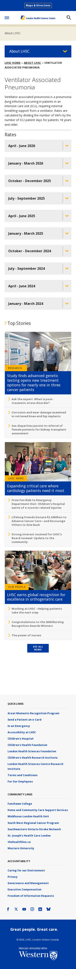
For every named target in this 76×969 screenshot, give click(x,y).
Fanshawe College (20, 803)
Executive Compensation (24, 889)
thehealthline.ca (19, 842)
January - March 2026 (25, 163)
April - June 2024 (21, 286)
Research (15, 368)
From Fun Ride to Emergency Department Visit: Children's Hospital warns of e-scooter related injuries (38, 504)
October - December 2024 (29, 251)
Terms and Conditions (23, 775)
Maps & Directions (38, 5)
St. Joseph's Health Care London (29, 835)
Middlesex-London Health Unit (28, 816)
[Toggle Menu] (7, 16)
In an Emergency (19, 726)
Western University (21, 848)
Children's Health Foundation (27, 745)
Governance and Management (28, 883)
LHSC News (16, 478)
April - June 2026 (21, 145)
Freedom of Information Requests (31, 896)
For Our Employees (20, 781)
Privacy (13, 877)
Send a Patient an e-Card (24, 719)
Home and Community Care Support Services (38, 810)
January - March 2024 (25, 303)
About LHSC (13, 33)
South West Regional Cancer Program (33, 823)
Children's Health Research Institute (33, 757)
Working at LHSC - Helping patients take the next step (37, 610)
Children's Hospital (20, 738)
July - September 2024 (26, 268)
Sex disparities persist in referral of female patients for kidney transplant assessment (39, 429)
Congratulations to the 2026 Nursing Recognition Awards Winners (38, 624)
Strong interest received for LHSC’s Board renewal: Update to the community (37, 538)
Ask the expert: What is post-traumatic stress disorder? (32, 401)
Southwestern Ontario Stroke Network (34, 829)
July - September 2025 (26, 198)
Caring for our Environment (26, 870)
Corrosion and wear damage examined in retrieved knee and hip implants (39, 414)
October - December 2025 (29, 181)
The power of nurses (26, 635)
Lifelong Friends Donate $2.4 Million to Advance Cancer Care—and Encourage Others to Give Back (39, 521)
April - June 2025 (21, 216)
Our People (17, 587)
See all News (38, 648)
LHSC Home (13, 63)
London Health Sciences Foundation (32, 751)
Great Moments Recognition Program (33, 713)
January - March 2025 (25, 233)
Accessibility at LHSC (22, 732)
